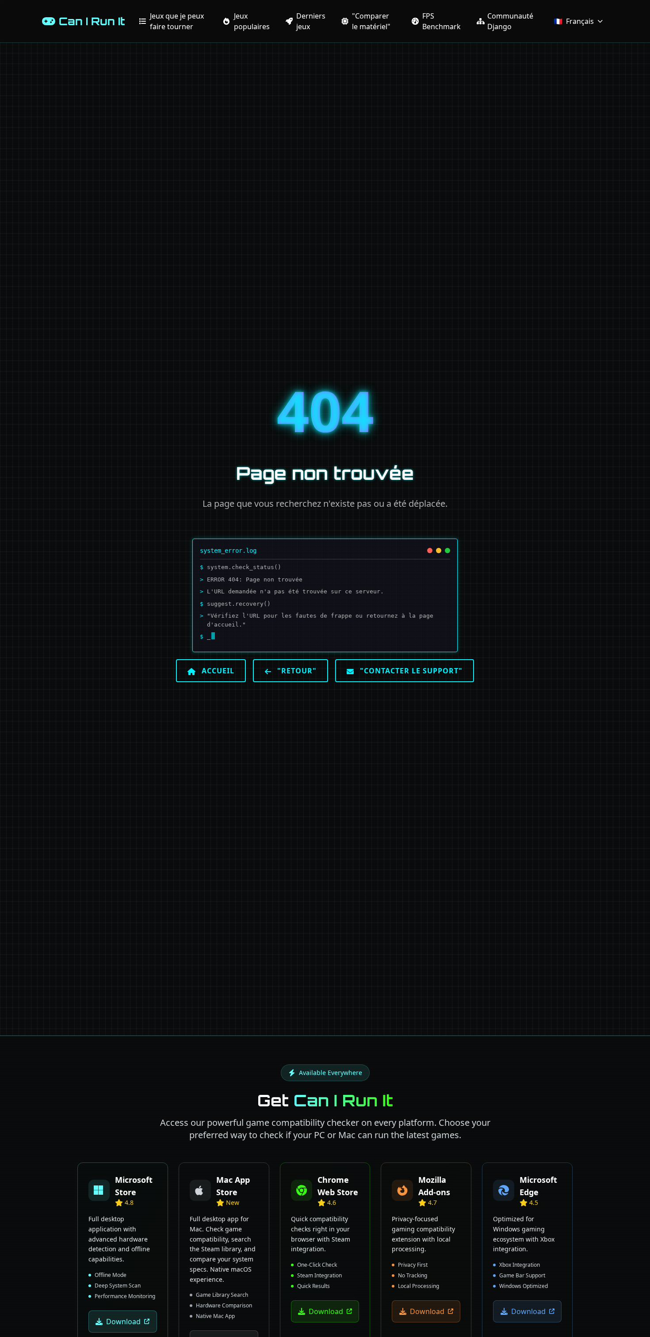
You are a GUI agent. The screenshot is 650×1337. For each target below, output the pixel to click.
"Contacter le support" (410, 671)
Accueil (216, 671)
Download (123, 1321)
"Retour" (296, 671)
